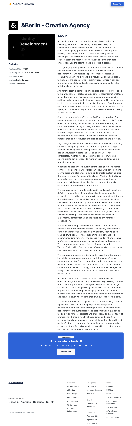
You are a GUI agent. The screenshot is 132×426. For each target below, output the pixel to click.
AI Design (71, 390)
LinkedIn (13, 401)
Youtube (26, 401)
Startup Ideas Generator (111, 402)
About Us (90, 394)
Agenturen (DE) (93, 423)
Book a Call (117, 4)
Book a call (66, 351)
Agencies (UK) (92, 420)
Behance (38, 401)
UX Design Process (94, 390)
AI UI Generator (112, 407)
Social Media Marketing (92, 405)
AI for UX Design (112, 417)
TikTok (50, 401)
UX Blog (109, 390)
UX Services (72, 405)
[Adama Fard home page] (15, 383)
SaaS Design (72, 394)
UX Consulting (72, 401)
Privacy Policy (31, 412)
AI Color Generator (113, 398)
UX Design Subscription (72, 410)
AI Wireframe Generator (111, 412)
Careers (109, 386)
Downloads (110, 394)
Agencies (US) (92, 416)
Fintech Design (73, 386)
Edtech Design (73, 398)
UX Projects (91, 386)
